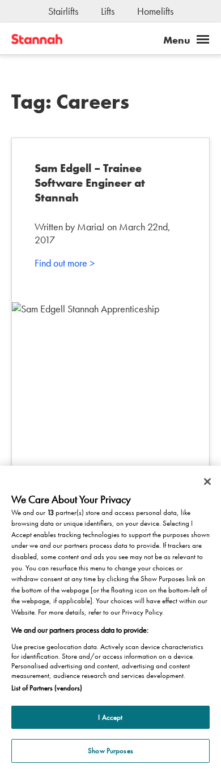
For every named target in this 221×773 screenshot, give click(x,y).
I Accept (110, 717)
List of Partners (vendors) (46, 688)
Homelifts (155, 11)
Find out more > (65, 262)
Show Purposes (110, 750)
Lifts (107, 11)
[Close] (207, 481)
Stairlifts (63, 11)
